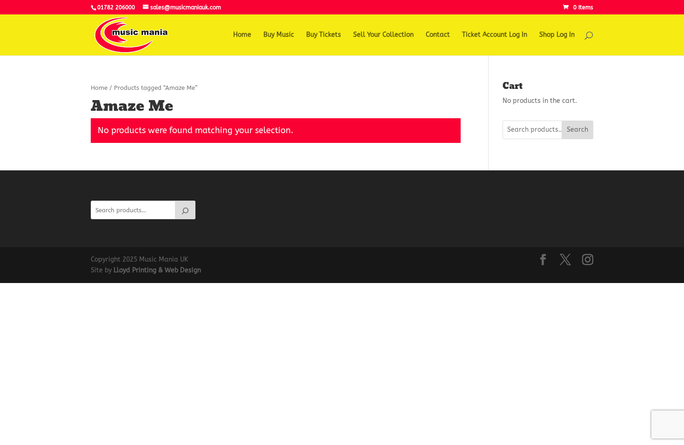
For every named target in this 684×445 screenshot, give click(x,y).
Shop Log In (557, 35)
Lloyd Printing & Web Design (157, 270)
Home (242, 35)
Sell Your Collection (383, 35)
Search (577, 130)
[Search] (185, 210)
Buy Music (278, 35)
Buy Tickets (323, 35)
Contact (438, 35)
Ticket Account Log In (494, 35)
